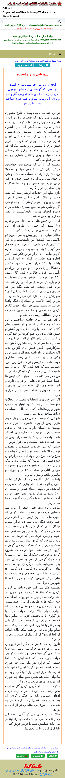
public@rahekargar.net (37, 43)
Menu (54, 54)
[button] (52, 756)
